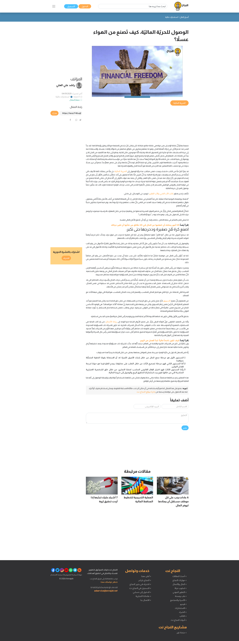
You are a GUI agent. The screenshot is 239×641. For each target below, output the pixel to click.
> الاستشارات (181, 608)
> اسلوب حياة (180, 588)
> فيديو (183, 604)
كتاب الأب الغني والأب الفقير (161, 193)
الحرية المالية (121, 171)
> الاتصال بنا (145, 600)
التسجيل (71, 6)
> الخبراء (183, 612)
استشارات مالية (63, 96)
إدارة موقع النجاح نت (146, 392)
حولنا (80, 575)
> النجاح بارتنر (144, 580)
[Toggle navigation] (53, 6)
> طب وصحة (180, 596)
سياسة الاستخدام (56, 575)
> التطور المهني (179, 592)
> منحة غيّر (181, 632)
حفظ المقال (74, 100)
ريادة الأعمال (111, 321)
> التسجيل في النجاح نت (140, 588)
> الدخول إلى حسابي (142, 592)
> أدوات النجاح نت (179, 620)
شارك (54, 113)
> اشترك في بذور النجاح (140, 584)
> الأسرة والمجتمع (178, 600)
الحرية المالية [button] (179, 103)
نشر (185, 428)
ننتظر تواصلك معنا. (109, 582)
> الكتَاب (183, 616)
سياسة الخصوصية (70, 575)
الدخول (85, 6)
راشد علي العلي (65, 85)
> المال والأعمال (179, 584)
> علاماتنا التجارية (143, 596)
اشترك (66, 258)
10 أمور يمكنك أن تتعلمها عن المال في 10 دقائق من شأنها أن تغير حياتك (145, 225)
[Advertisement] (137, 123)
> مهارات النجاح (179, 580)
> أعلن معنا (146, 576)
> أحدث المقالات (179, 576)
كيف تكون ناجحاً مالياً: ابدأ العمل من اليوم (159, 340)
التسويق (167, 300)
